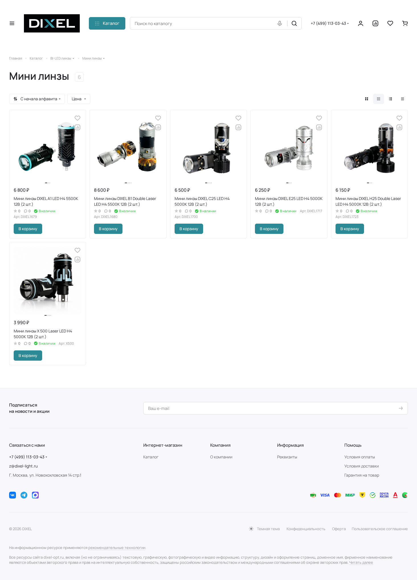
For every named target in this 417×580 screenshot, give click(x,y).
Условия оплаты (359, 456)
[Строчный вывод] (390, 99)
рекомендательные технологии (116, 547)
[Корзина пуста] (405, 23)
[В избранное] (77, 118)
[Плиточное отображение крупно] (366, 99)
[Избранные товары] (390, 23)
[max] (35, 495)
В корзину (28, 228)
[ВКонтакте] (12, 495)
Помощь (352, 445)
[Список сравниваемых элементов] (375, 23)
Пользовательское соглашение (380, 528)
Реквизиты (287, 456)
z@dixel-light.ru (23, 466)
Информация (290, 445)
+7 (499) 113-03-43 (328, 23)
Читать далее (361, 562)
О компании (221, 456)
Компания (220, 445)
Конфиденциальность (306, 528)
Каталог (151, 456)
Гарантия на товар (361, 475)
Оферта (339, 528)
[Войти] (360, 23)
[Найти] (294, 23)
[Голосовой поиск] (281, 23)
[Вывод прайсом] (402, 99)
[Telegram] (24, 495)
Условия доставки (361, 466)
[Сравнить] (77, 127)
